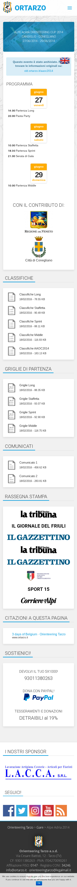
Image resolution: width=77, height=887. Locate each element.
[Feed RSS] (61, 810)
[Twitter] (22, 810)
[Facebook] (8, 810)
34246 (66, 865)
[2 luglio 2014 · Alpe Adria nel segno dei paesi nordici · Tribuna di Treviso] (38, 514)
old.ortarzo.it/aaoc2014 (38, 70)
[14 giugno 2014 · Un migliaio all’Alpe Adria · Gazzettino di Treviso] (38, 562)
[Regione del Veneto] (38, 222)
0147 (34, 865)
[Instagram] (35, 810)
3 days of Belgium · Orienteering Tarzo (38, 634)
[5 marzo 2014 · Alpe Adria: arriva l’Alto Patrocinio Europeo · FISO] (38, 576)
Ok (39, 883)
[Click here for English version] (64, 60)
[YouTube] (48, 810)
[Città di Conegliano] (38, 247)
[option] (38, 772)
